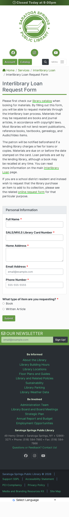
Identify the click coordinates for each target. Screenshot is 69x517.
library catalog (42, 101)
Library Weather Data (34, 392)
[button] (45, 62)
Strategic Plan (34, 414)
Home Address (16, 245)
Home (10, 70)
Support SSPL (10, 479)
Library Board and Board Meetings (34, 409)
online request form (31, 192)
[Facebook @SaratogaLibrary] (26, 456)
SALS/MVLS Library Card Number (29, 232)
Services (23, 70)
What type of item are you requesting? (29, 299)
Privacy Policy (36, 485)
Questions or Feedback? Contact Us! (34, 447)
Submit (8, 318)
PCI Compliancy (12, 485)
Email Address (16, 266)
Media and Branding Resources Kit (23, 491)
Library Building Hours (34, 364)
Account (10, 62)
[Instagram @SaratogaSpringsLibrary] (34, 456)
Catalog (25, 62)
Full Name (12, 219)
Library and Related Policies (34, 378)
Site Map (55, 491)
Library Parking (34, 387)
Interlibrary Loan (44, 70)
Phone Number (16, 279)
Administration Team (34, 405)
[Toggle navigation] (57, 62)
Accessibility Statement (39, 479)
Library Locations (34, 369)
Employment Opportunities (34, 423)
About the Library (34, 360)
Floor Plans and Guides (34, 373)
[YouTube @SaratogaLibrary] (43, 456)
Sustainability (34, 383)
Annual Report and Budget (35, 418)
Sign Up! (60, 339)
